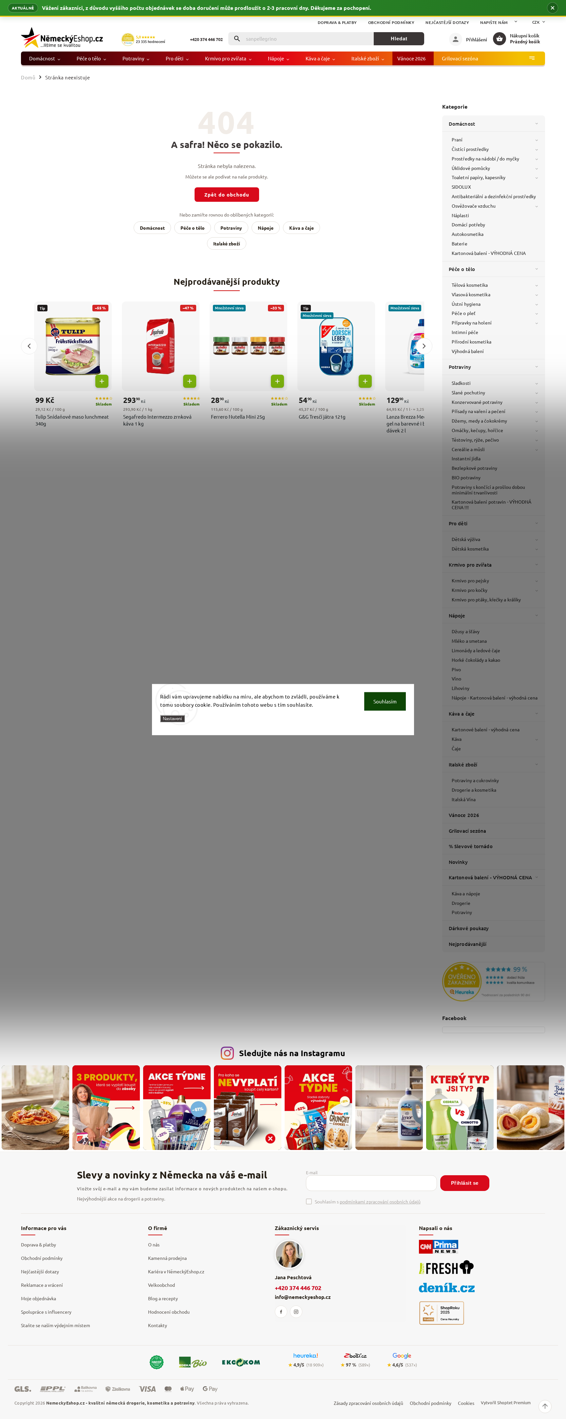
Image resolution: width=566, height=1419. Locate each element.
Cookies (466, 1403)
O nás (154, 1244)
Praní (457, 139)
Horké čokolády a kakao (476, 660)
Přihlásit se (465, 1183)
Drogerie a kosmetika (474, 790)
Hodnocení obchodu (169, 1312)
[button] (552, 7)
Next (424, 346)
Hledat (399, 38)
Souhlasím (385, 701)
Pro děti (458, 523)
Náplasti (460, 215)
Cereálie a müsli (468, 449)
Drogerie (461, 903)
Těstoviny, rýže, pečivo (475, 440)
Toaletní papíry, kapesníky (479, 177)
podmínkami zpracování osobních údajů (380, 1201)
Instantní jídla (466, 458)
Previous (29, 346)
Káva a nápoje (466, 893)
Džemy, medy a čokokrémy (479, 421)
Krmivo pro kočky (470, 590)
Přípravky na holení (472, 322)
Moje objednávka (38, 1298)
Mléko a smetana (469, 641)
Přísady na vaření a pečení (479, 411)
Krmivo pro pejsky (470, 580)
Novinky (458, 862)
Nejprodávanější (468, 944)
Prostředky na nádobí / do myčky (485, 158)
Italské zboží (463, 764)
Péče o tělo (462, 269)
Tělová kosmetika (470, 285)
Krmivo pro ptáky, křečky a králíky (486, 599)
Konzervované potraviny (477, 402)
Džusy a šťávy (466, 631)
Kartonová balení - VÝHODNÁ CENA (489, 253)
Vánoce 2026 (464, 815)
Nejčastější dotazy (447, 22)
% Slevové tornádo (471, 846)
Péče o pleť (464, 313)
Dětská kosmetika (470, 549)
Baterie (459, 243)
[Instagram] (296, 1311)
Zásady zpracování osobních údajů (368, 1403)
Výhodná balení (468, 351)
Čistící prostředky (470, 149)
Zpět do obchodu (226, 194)
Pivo (456, 669)
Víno (456, 678)
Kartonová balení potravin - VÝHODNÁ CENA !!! (492, 504)
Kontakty (157, 1325)
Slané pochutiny (468, 392)
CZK (536, 22)
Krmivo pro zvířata (470, 564)
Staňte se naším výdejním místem (55, 1325)
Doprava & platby (337, 22)
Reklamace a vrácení (42, 1285)
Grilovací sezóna (467, 830)
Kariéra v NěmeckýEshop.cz (176, 1271)
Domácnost (462, 123)
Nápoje (457, 615)
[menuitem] (44, 58)
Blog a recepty (163, 1298)
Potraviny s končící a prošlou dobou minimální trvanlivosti (488, 489)
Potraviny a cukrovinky (475, 780)
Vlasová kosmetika (471, 294)
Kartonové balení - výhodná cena (485, 729)
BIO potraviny (466, 477)
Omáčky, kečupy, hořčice (477, 430)
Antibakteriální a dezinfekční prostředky (494, 196)
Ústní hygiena (466, 304)
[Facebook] (281, 1311)
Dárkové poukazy (469, 928)
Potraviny (460, 367)
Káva (457, 739)
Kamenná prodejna (167, 1258)
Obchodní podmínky (391, 22)
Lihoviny (460, 688)
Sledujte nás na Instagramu (292, 1053)
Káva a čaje (462, 713)
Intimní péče (465, 332)
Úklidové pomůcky (471, 168)
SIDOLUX (461, 187)
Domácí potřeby (468, 224)
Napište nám (494, 22)
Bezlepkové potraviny (474, 468)
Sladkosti (461, 383)
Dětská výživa (466, 539)
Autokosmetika (467, 234)
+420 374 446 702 (298, 1287)
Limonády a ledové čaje (476, 650)
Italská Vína (464, 799)
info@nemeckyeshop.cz (303, 1297)
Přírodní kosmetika (471, 341)
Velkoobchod (161, 1285)
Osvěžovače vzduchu (474, 206)
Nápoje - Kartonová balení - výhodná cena (495, 697)
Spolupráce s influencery (46, 1312)
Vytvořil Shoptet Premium (506, 1402)
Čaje (456, 748)
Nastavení (172, 718)
